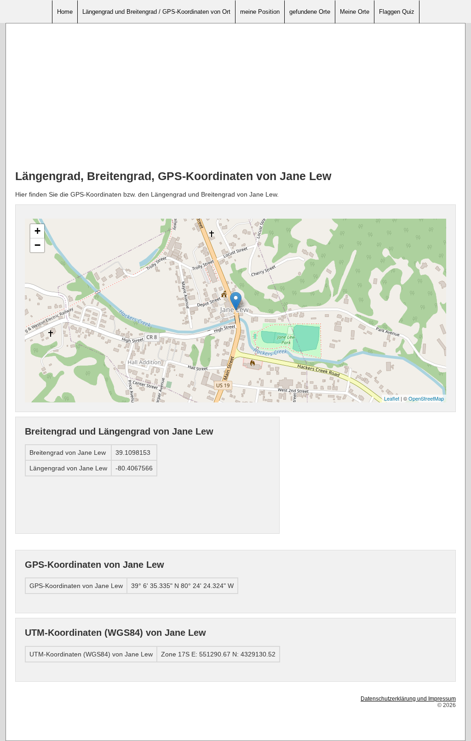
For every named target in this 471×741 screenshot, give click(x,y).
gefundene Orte (309, 11)
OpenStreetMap (426, 398)
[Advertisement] (235, 97)
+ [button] (37, 231)
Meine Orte (354, 11)
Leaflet (391, 398)
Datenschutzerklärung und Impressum (408, 699)
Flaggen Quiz (396, 11)
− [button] (37, 245)
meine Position (260, 11)
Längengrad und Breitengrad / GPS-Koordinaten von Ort (156, 11)
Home (65, 11)
